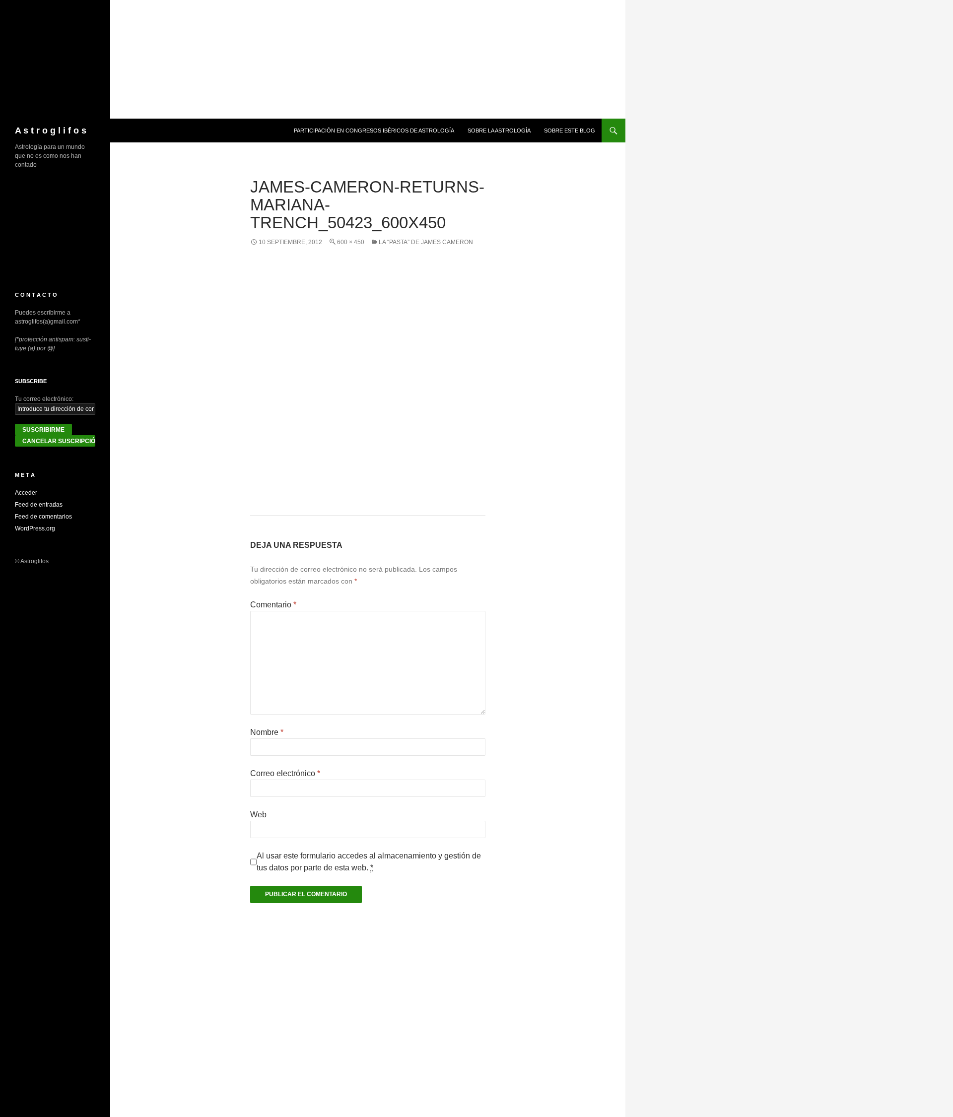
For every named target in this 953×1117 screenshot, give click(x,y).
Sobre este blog (569, 130)
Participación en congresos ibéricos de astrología (374, 130)
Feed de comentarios (43, 516)
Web (258, 814)
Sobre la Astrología (499, 130)
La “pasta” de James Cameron (426, 242)
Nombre (266, 732)
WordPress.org (35, 528)
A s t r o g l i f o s (50, 130)
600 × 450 (350, 242)
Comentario (273, 604)
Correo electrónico (285, 773)
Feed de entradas (39, 504)
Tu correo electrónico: (44, 398)
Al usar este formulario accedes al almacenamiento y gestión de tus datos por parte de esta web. (369, 862)
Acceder (26, 492)
